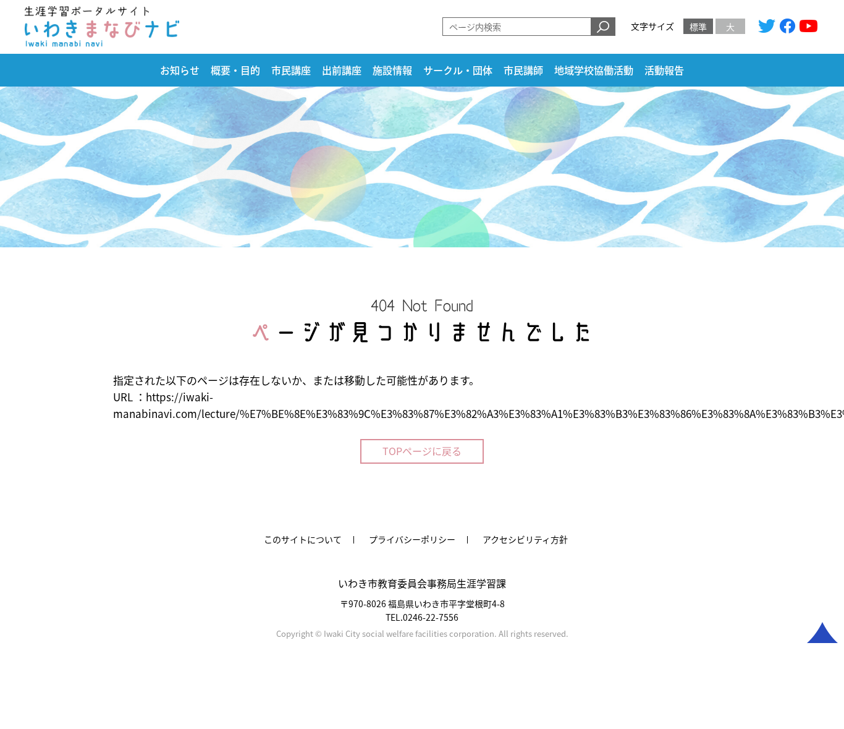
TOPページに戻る (422, 450)
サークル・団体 (457, 70)
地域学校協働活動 (593, 70)
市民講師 (523, 70)
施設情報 (392, 70)
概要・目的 (235, 70)
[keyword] (603, 26)
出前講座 (341, 70)
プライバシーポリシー (412, 539)
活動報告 (664, 70)
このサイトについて (303, 539)
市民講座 (291, 70)
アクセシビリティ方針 (525, 539)
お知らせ (180, 70)
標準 (698, 26)
